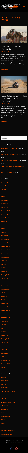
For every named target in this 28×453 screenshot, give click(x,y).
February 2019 (5, 339)
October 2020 (4, 285)
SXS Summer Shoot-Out (7, 172)
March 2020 (4, 303)
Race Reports (4, 427)
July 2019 (3, 324)
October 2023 (4, 182)
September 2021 (5, 257)
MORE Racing (4, 423)
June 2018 (4, 349)
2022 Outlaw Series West (8, 402)
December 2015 (5, 363)
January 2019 (4, 342)
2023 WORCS (4, 409)
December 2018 (5, 346)
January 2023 (4, 207)
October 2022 (4, 214)
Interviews (4, 420)
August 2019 (4, 321)
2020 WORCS (4, 388)
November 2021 (5, 250)
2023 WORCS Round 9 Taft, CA (9, 149)
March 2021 (4, 271)
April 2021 (4, 267)
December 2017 (5, 353)
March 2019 (4, 335)
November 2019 (5, 314)
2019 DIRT (4, 377)
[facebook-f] (12, 448)
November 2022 (5, 211)
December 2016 (5, 360)
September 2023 (5, 186)
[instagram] (17, 448)
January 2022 (4, 243)
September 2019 (5, 317)
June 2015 (4, 367)
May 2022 (4, 228)
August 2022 (4, 221)
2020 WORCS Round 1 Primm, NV (12, 47)
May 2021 (4, 264)
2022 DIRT (4, 398)
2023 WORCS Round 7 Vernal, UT (10, 160)
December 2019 (5, 310)
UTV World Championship (8, 430)
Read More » (4, 69)
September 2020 (5, 289)
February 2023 (5, 203)
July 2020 (3, 292)
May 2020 (4, 299)
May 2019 (4, 328)
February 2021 (5, 275)
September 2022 (5, 218)
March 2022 (4, 235)
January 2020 (4, 307)
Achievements (5, 412)
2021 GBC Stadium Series (8, 391)
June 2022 (4, 225)
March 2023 (4, 200)
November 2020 (5, 282)
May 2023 (4, 193)
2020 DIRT (4, 384)
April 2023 (4, 196)
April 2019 (4, 331)
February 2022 (5, 239)
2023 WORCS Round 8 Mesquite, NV (10, 154)
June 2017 (4, 356)
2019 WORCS (4, 380)
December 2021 (5, 246)
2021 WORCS (4, 395)
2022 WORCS (4, 405)
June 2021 (4, 260)
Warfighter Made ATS (7, 434)
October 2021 (4, 253)
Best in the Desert (6, 416)
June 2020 (4, 296)
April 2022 (4, 232)
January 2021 (4, 278)
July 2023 (3, 189)
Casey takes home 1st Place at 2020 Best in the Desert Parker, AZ (14, 98)
